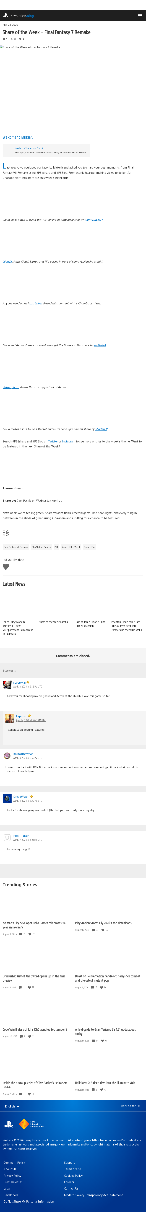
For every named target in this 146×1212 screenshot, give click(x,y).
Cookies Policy (73, 1175)
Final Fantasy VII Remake (16, 547)
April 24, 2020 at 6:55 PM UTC (27, 757)
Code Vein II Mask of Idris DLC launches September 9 (35, 1029)
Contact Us (71, 1188)
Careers (69, 1182)
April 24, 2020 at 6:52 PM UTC (27, 686)
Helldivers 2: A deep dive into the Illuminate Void (105, 1083)
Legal (7, 1188)
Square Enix (89, 547)
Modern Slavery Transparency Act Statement (93, 1195)
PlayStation (22, 16)
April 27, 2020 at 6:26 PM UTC (27, 839)
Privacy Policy (12, 1175)
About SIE (10, 1169)
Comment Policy (14, 1162)
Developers (11, 1195)
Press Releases (13, 1182)
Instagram (68, 441)
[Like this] (30, 934)
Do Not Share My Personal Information (29, 1201)
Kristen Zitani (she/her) (29, 148)
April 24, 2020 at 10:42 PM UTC (31, 720)
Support (69, 1162)
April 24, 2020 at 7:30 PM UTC (27, 800)
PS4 (56, 547)
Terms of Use (72, 1169)
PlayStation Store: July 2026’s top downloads (103, 923)
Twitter (53, 441)
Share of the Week (71, 547)
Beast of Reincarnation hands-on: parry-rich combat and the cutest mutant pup (107, 978)
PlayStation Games (41, 547)
